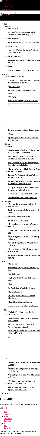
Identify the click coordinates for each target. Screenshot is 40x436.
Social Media (7, 201)
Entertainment (8, 144)
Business (6, 74)
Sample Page (8, 6)
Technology (7, 26)
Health (6, 261)
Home (5, 23)
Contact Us (7, 4)
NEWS (5, 310)
